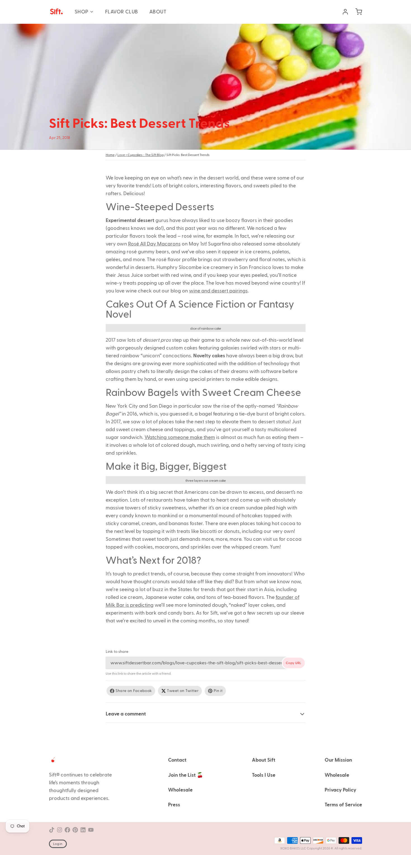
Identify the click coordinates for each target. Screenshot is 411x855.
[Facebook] (67, 830)
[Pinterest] (75, 830)
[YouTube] (91, 830)
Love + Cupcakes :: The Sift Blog (140, 155)
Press (174, 804)
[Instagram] (59, 830)
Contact (177, 760)
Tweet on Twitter (183, 691)
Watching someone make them (180, 437)
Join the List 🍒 (185, 775)
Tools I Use (263, 775)
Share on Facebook (133, 691)
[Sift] (56, 11)
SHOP (81, 12)
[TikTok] (52, 830)
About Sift (263, 760)
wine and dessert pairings (218, 291)
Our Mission (338, 760)
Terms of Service (343, 804)
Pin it (218, 691)
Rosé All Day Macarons (154, 244)
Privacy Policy (340, 790)
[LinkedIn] (83, 830)
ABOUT (157, 12)
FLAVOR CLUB (121, 12)
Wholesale (180, 790)
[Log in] (343, 11)
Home (110, 155)
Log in (58, 843)
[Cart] (356, 11)
